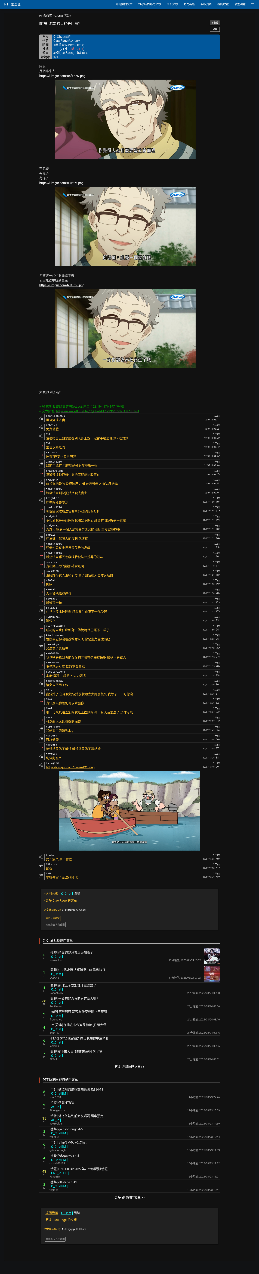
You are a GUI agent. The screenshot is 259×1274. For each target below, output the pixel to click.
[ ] (56, 956)
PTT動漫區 (45, 15)
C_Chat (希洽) (62, 15)
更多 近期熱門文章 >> (129, 1067)
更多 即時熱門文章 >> (129, 1197)
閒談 (62, 893)
